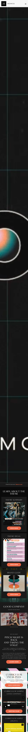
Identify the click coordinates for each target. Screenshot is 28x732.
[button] (26, 4)
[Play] (14, 619)
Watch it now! (19, 484)
